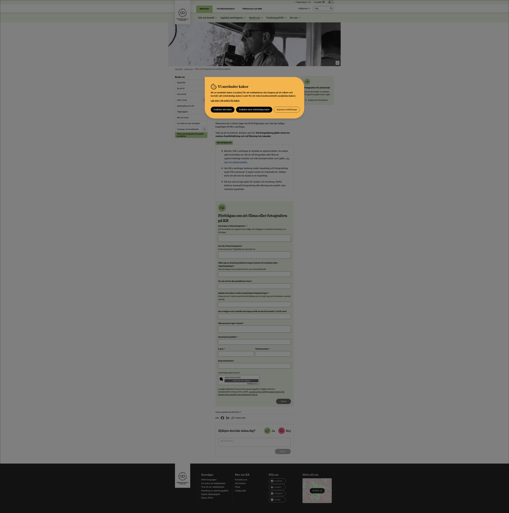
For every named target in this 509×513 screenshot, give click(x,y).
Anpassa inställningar (287, 109)
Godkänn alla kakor (223, 109)
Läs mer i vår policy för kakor (225, 100)
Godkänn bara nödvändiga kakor (254, 109)
